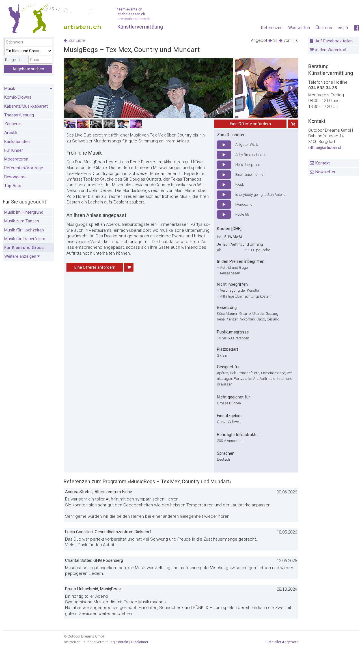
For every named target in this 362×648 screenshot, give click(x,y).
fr (346, 27)
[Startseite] (52, 20)
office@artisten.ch (325, 147)
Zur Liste (76, 40)
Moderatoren (16, 159)
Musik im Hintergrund (23, 212)
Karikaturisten (17, 141)
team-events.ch (129, 9)
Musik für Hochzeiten (24, 230)
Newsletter (325, 171)
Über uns (324, 27)
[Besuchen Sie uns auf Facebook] (356, 28)
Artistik (10, 132)
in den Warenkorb (331, 49)
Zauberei (12, 123)
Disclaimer (139, 642)
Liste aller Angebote (282, 642)
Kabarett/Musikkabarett (26, 106)
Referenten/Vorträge (23, 167)
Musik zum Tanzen (21, 221)
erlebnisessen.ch (131, 14)
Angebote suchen (28, 69)
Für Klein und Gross (24, 247)
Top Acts (12, 185)
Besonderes (15, 176)
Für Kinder (13, 150)
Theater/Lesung (19, 115)
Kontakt (322, 163)
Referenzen (272, 27)
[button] (292, 88)
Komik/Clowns (17, 97)
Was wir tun (299, 27)
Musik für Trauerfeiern (24, 238)
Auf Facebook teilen (334, 41)
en (340, 27)
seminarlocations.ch (133, 19)
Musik (9, 88)
